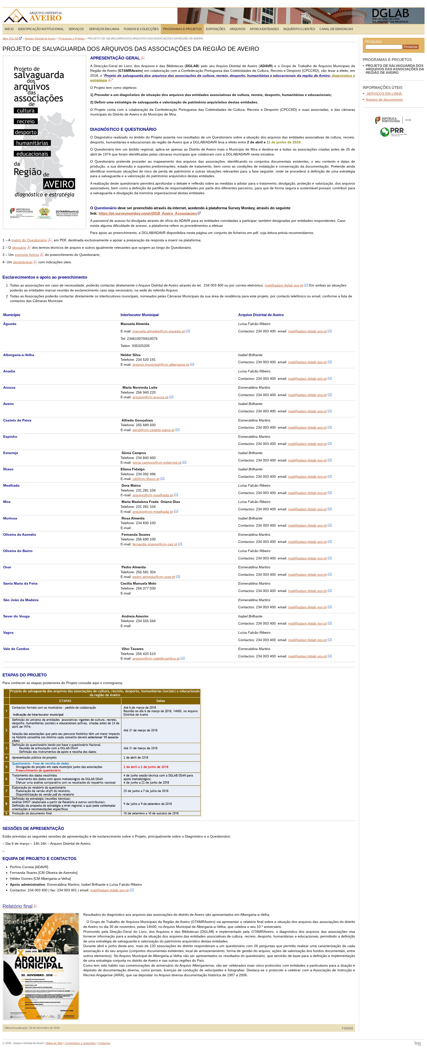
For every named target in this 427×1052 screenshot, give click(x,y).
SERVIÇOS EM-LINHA (103, 29)
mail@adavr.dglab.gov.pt (284, 285)
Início (9, 29)
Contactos (104, 1043)
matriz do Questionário (29, 240)
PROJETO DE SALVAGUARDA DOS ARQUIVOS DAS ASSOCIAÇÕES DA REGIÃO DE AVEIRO (395, 69)
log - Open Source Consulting (418, 1044)
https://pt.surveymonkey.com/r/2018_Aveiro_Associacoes (148, 213)
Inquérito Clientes (299, 29)
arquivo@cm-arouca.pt (150, 397)
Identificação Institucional (41, 29)
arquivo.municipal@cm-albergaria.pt (160, 364)
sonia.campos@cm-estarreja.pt (156, 462)
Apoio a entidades (264, 29)
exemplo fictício (27, 255)
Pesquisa (373, 41)
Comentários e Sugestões (80, 1043)
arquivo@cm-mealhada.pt (152, 495)
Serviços (76, 29)
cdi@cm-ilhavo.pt (145, 479)
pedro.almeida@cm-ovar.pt (153, 577)
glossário (19, 247)
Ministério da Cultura (394, 120)
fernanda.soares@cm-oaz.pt (154, 544)
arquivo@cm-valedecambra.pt (156, 658)
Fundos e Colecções (141, 29)
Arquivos (237, 29)
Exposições (215, 29)
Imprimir (348, 1027)
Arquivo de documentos (384, 99)
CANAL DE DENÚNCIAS (336, 29)
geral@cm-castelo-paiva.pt (153, 430)
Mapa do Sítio (54, 1043)
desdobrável (22, 262)
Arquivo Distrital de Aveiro (34, 16)
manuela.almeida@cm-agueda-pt (158, 331)
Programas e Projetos (182, 29)
